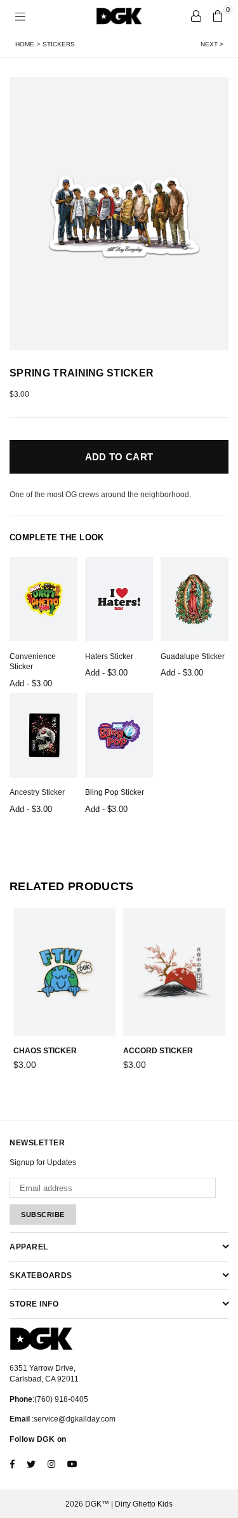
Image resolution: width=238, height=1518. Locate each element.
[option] (119, 213)
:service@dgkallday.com (73, 1419)
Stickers (59, 44)
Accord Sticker (158, 1050)
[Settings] (196, 15)
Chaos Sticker (45, 1050)
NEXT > (212, 44)
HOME (24, 44)
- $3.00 (31, 683)
